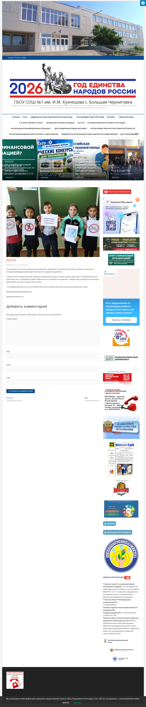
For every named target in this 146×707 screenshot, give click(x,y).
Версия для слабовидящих (119, 191)
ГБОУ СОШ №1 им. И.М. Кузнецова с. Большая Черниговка (73, 102)
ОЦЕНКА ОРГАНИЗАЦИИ (113, 577)
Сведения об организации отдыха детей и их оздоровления (89, 134)
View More (9, 177)
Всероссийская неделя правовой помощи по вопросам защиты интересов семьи (123, 166)
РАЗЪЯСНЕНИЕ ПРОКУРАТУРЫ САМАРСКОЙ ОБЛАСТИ (113, 128)
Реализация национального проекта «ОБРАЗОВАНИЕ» (34, 134)
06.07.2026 (115, 174)
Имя (8, 351)
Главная (16, 117)
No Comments (21, 174)
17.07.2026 (44, 174)
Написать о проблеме (121, 320)
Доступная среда (128, 134)
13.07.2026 (80, 174)
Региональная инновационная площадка (30, 128)
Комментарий (12, 319)
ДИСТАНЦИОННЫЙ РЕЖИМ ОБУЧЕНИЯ (70, 128)
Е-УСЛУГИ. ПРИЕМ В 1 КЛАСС (31, 123)
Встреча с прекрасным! (18, 170)
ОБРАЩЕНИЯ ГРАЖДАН (119, 532)
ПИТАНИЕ (111, 117)
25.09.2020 (11, 265)
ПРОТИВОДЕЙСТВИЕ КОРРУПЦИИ (90, 117)
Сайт (8, 378)
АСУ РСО (81, 123)
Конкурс (78, 158)
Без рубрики (11, 260)
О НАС (25, 117)
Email (9, 365)
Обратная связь (126, 117)
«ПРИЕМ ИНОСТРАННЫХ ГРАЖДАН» (60, 123)
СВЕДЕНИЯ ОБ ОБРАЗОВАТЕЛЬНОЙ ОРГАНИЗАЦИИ (51, 117)
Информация (9, 167)
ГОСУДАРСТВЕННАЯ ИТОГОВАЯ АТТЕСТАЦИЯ (106, 123)
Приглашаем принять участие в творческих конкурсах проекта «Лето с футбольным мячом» (90, 166)
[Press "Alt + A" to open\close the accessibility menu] (143, 3)
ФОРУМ (111, 523)
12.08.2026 (9, 174)
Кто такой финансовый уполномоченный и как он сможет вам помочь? (55, 167)
